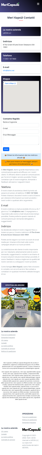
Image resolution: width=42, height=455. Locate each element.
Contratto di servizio (8, 349)
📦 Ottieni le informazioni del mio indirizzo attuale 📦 (21, 156)
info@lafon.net (8, 70)
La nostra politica (7, 346)
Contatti (4, 343)
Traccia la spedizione (8, 335)
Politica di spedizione (8, 351)
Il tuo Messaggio (9, 135)
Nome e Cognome (10, 122)
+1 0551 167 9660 (9, 59)
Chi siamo (4, 340)
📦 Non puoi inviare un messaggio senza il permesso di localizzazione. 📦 (21, 162)
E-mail (5, 128)
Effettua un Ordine (15, 285)
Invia (6, 149)
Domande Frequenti (8, 337)
